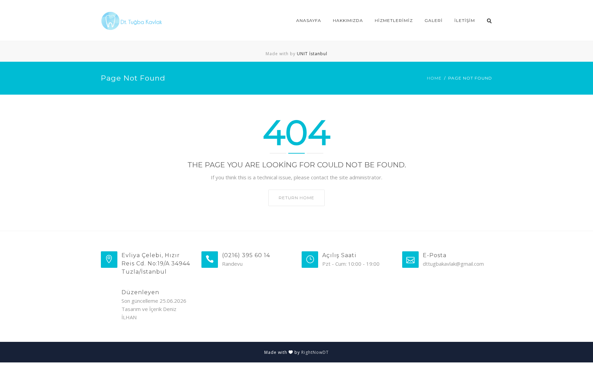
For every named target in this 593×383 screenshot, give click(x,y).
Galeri (434, 20)
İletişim (464, 20)
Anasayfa (308, 20)
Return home (296, 197)
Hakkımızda (348, 20)
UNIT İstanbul (312, 54)
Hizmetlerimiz (394, 20)
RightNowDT (315, 352)
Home (434, 78)
